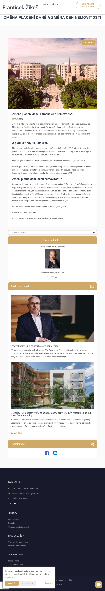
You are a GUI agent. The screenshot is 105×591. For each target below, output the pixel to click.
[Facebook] (47, 454)
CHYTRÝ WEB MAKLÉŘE (61, 580)
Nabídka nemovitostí (17, 546)
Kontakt (11, 523)
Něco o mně (13, 519)
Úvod (45, 4)
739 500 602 (24, 498)
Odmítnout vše (27, 583)
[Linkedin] (55, 454)
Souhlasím (12, 583)
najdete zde (10, 577)
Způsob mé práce (15, 565)
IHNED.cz (20, 433)
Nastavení (48, 583)
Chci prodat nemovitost (88, 5)
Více (54, 4)
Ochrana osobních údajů (18, 527)
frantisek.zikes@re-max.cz (29, 493)
